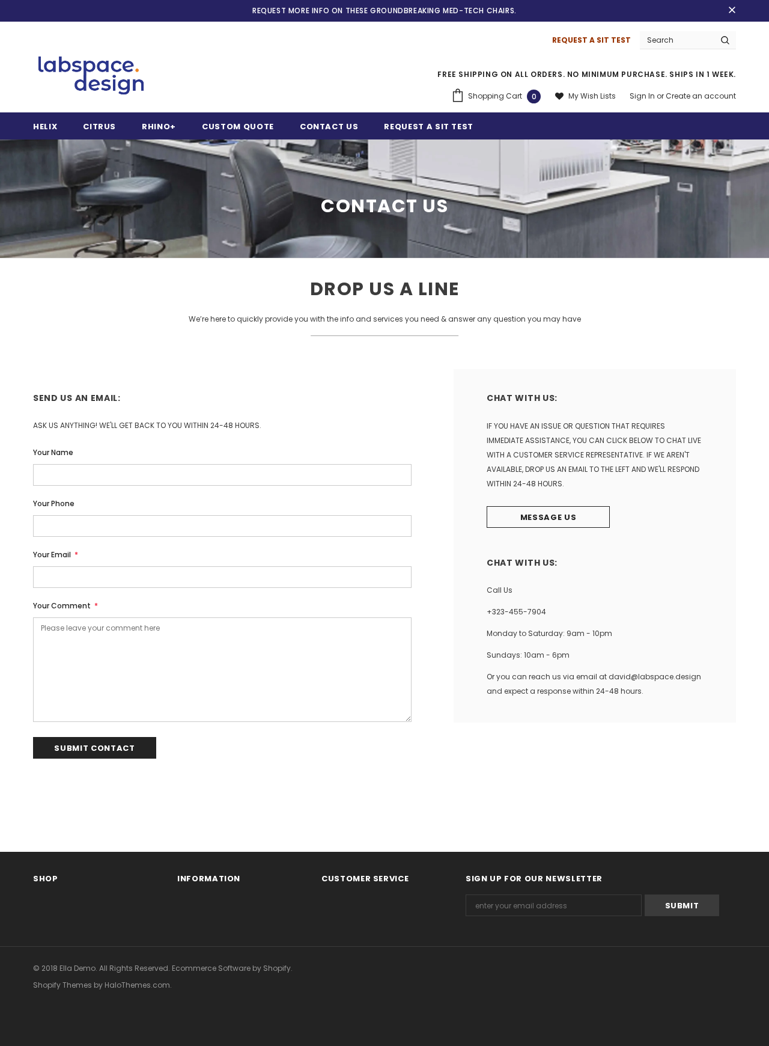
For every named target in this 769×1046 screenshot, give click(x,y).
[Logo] (91, 76)
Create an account (701, 96)
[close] (732, 11)
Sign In (643, 96)
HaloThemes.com (137, 985)
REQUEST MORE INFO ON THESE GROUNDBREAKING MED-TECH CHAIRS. (384, 10)
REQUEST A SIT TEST (591, 40)
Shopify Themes (62, 985)
